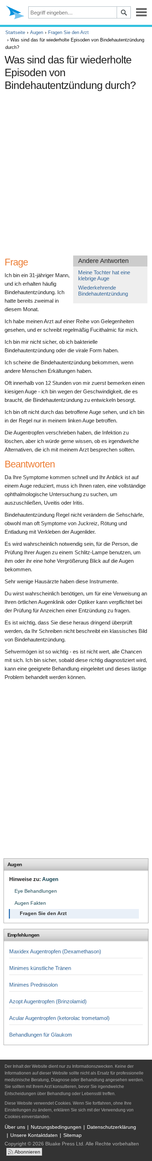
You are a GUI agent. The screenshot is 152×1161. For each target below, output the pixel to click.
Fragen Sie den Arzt (68, 32)
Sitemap (72, 1135)
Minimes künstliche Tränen (40, 968)
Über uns (15, 1127)
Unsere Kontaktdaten (34, 1135)
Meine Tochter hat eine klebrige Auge (104, 275)
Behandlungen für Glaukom (40, 1035)
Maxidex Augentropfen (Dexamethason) (55, 951)
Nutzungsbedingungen (56, 1127)
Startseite (15, 32)
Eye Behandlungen (35, 891)
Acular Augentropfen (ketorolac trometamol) (59, 1018)
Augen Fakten (30, 903)
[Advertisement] (76, 170)
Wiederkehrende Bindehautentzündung (103, 291)
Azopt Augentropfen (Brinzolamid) (48, 1001)
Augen (36, 32)
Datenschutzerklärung (111, 1127)
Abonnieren (27, 1152)
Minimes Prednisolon (33, 985)
